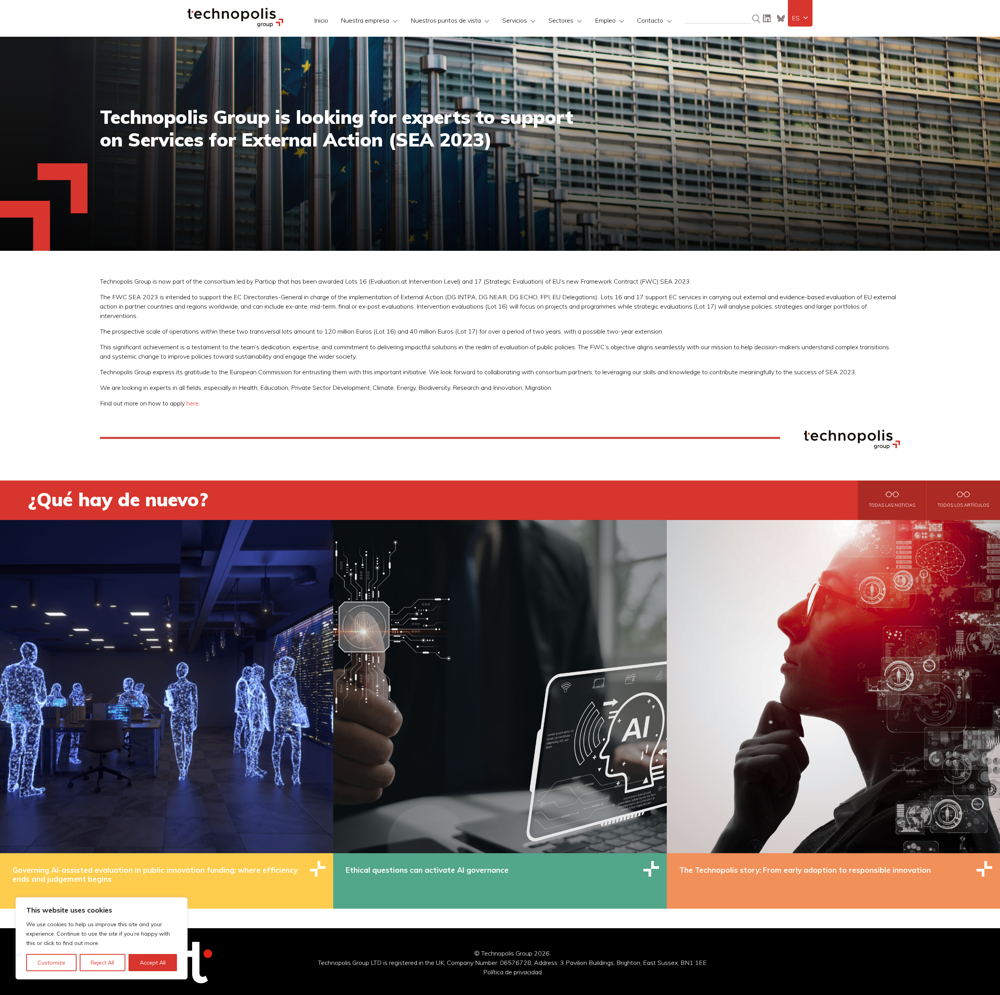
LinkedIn (767, 18)
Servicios (514, 20)
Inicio (321, 20)
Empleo (605, 20)
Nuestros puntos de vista (446, 20)
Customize (51, 962)
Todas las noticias (892, 505)
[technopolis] (235, 25)
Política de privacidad (512, 972)
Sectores (560, 20)
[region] (102, 938)
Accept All (153, 962)
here (192, 403)
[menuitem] (800, 18)
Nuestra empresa (365, 20)
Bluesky (781, 18)
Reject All (102, 962)
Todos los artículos (963, 505)
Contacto (650, 20)
